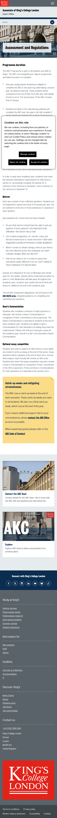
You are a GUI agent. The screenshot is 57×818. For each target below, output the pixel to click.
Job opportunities (10, 711)
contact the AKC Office (38, 417)
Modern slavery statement (14, 814)
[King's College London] (28, 778)
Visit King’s (7, 707)
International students (12, 620)
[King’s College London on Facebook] (8, 583)
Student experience (11, 627)
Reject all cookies (18, 162)
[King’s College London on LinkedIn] (28, 583)
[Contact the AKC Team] (28, 475)
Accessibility (34, 814)
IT (3, 678)
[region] (28, 142)
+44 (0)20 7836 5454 (12, 728)
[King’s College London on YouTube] (35, 583)
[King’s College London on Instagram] (22, 583)
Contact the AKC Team (15, 494)
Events (5, 699)
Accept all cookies (39, 162)
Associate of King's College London (21, 10)
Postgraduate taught (11, 612)
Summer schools (10, 624)
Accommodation (10, 674)
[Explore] (28, 526)
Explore (8, 544)
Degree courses (10, 608)
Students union (9, 703)
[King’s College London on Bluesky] (41, 583)
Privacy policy (29, 809)
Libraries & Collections (12, 670)
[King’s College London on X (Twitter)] (15, 583)
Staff (5, 649)
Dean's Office (8, 14)
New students (8, 645)
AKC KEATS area (9, 295)
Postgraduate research (13, 616)
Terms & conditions (11, 809)
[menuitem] (28, 608)
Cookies (47, 814)
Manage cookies (27, 154)
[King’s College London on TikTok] (48, 583)
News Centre (8, 696)
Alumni (5, 653)
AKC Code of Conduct (15, 433)
